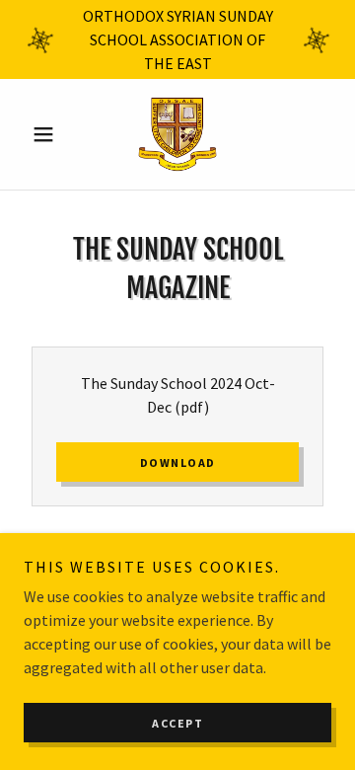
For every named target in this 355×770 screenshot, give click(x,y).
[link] (177, 134)
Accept (177, 723)
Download (178, 462)
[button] (47, 134)
